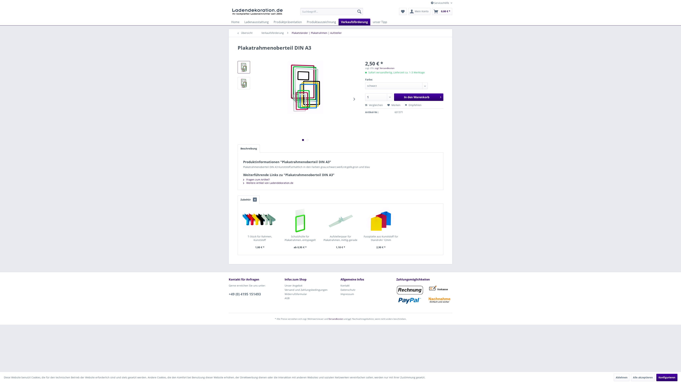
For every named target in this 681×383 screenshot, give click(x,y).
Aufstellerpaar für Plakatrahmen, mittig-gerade (340, 238)
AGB (287, 298)
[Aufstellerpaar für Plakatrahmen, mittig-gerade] (340, 220)
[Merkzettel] (403, 11)
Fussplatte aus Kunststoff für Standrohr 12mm (381, 238)
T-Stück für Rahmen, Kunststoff (260, 238)
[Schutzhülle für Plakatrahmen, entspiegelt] (300, 220)
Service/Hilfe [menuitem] (441, 3)
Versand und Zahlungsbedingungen (306, 290)
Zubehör (248, 199)
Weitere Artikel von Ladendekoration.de (269, 183)
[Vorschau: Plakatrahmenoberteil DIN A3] (244, 67)
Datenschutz (347, 290)
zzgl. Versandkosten (384, 68)
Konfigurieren (666, 377)
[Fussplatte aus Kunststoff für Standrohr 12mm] (380, 220)
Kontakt (345, 285)
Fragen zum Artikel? (258, 179)
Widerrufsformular (296, 294)
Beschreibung (248, 148)
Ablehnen (621, 377)
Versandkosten (335, 318)
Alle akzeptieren (643, 377)
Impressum (347, 294)
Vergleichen (375, 105)
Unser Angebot (293, 285)
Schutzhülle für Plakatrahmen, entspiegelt (300, 238)
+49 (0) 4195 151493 (245, 294)
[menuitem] (331, 11)
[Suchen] (359, 11)
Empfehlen (415, 105)
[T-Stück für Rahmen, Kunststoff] (259, 220)
